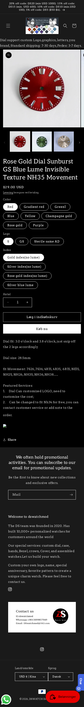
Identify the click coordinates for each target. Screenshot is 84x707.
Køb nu (42, 329)
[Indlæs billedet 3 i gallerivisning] (64, 141)
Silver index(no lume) (24, 266)
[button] (8, 25)
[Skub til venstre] (4, 142)
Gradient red (34, 206)
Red (10, 206)
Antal (7, 294)
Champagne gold (59, 216)
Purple (38, 225)
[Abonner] (71, 495)
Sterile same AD (47, 241)
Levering (8, 192)
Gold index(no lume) (23, 257)
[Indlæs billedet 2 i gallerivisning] (42, 141)
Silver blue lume (20, 285)
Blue (10, 216)
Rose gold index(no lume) (27, 276)
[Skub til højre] (79, 142)
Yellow (30, 216)
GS (22, 241)
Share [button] (12, 439)
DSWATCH (36, 699)
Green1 (60, 206)
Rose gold (15, 225)
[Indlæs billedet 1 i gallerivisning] (20, 141)
